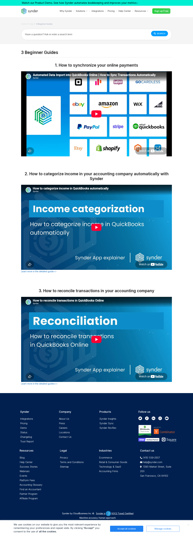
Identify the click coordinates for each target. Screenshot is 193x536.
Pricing (111, 11)
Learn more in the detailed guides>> (39, 383)
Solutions (80, 11)
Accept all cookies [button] (126, 528)
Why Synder (66, 11)
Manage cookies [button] (163, 528)
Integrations (98, 11)
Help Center (124, 11)
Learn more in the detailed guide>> (39, 271)
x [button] (188, 525)
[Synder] (29, 11)
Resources (140, 11)
